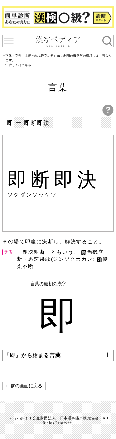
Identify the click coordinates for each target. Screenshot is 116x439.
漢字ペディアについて (8, 41)
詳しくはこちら (20, 65)
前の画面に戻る (26, 385)
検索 (107, 41)
